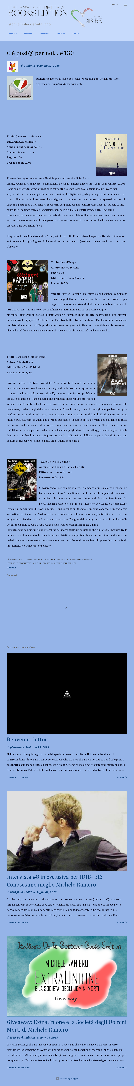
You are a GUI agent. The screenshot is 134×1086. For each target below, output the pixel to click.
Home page (12, 33)
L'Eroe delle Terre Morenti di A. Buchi (24, 563)
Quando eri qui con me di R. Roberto (59, 563)
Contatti (75, 33)
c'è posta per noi (14, 560)
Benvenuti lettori (28, 740)
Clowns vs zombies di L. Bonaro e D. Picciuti (43, 560)
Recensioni (44, 33)
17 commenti (24, 1068)
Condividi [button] (11, 568)
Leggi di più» (121, 778)
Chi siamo (28, 33)
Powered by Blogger (68, 1078)
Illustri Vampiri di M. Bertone (78, 560)
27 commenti (24, 778)
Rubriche (61, 33)
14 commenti (24, 923)
